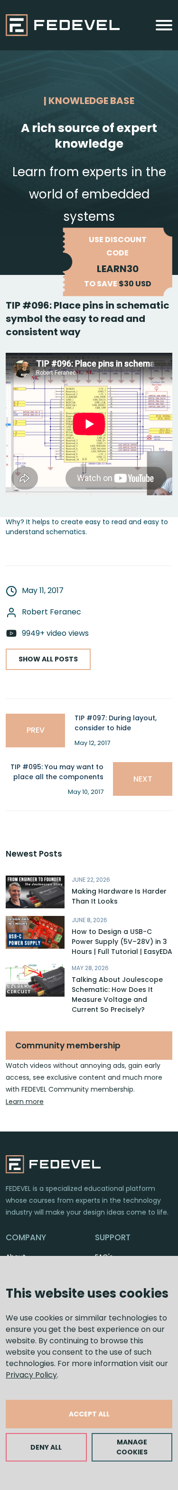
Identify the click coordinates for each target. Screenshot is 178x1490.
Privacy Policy (31, 1374)
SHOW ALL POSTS (48, 659)
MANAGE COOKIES (132, 1447)
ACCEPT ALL (89, 1414)
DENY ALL (46, 1447)
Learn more (25, 1101)
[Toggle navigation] (164, 25)
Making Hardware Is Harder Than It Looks (119, 896)
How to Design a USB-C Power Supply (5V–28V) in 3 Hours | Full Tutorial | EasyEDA (122, 941)
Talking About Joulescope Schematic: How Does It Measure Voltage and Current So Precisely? (117, 994)
